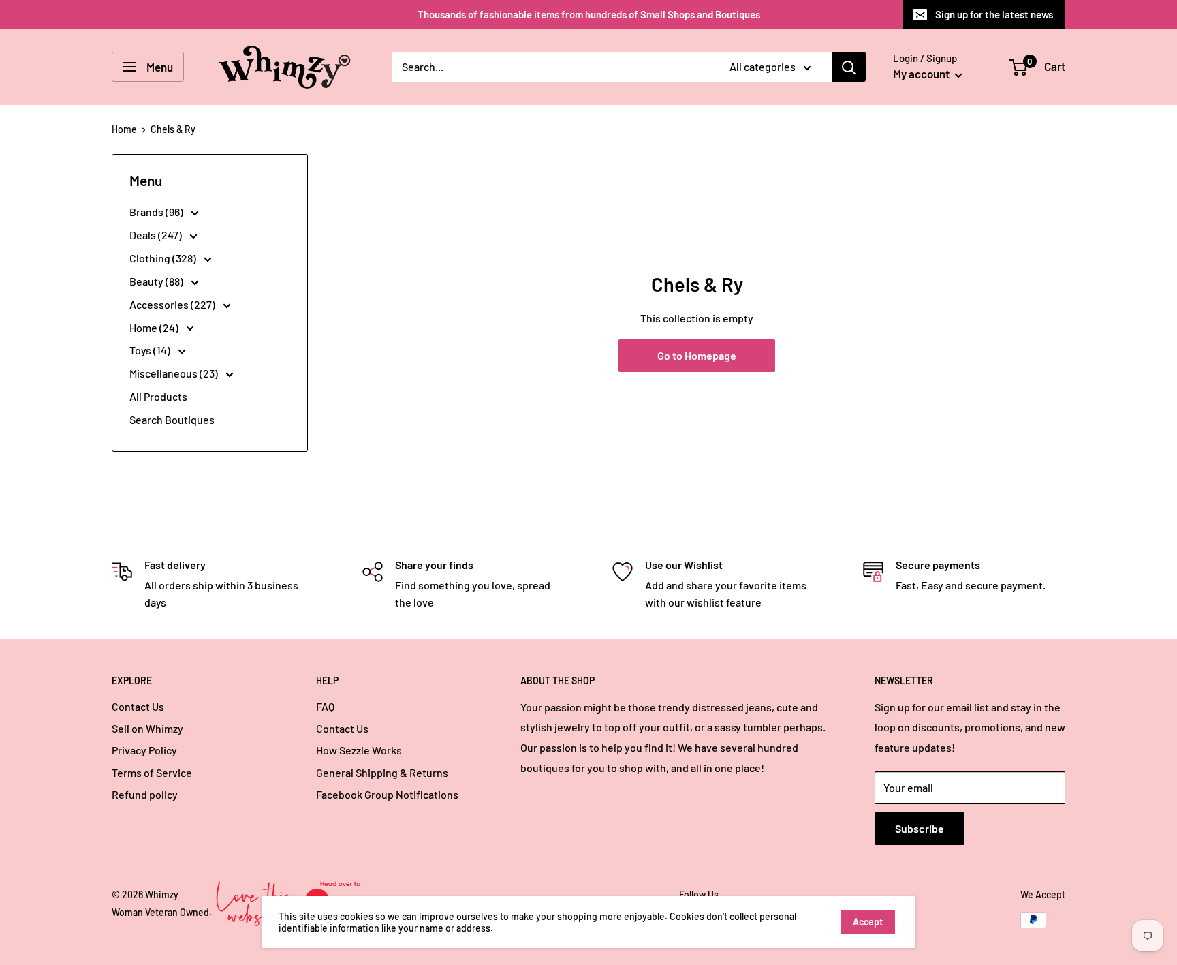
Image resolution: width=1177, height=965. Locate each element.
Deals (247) (156, 234)
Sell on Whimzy (147, 728)
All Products (158, 396)
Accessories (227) (173, 304)
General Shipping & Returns (382, 772)
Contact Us (138, 706)
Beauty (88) (157, 281)
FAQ (325, 706)
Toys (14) (150, 349)
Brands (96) (157, 211)
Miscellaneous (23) (174, 373)
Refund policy (145, 794)
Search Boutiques (172, 419)
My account (922, 73)
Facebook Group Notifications (387, 794)
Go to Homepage (696, 355)
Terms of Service (152, 772)
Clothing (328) (163, 257)
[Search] (849, 67)
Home (124, 129)
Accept (868, 922)
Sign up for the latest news (994, 14)
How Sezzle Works (359, 750)
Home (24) (155, 327)
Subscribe (919, 828)
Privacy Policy (144, 750)
